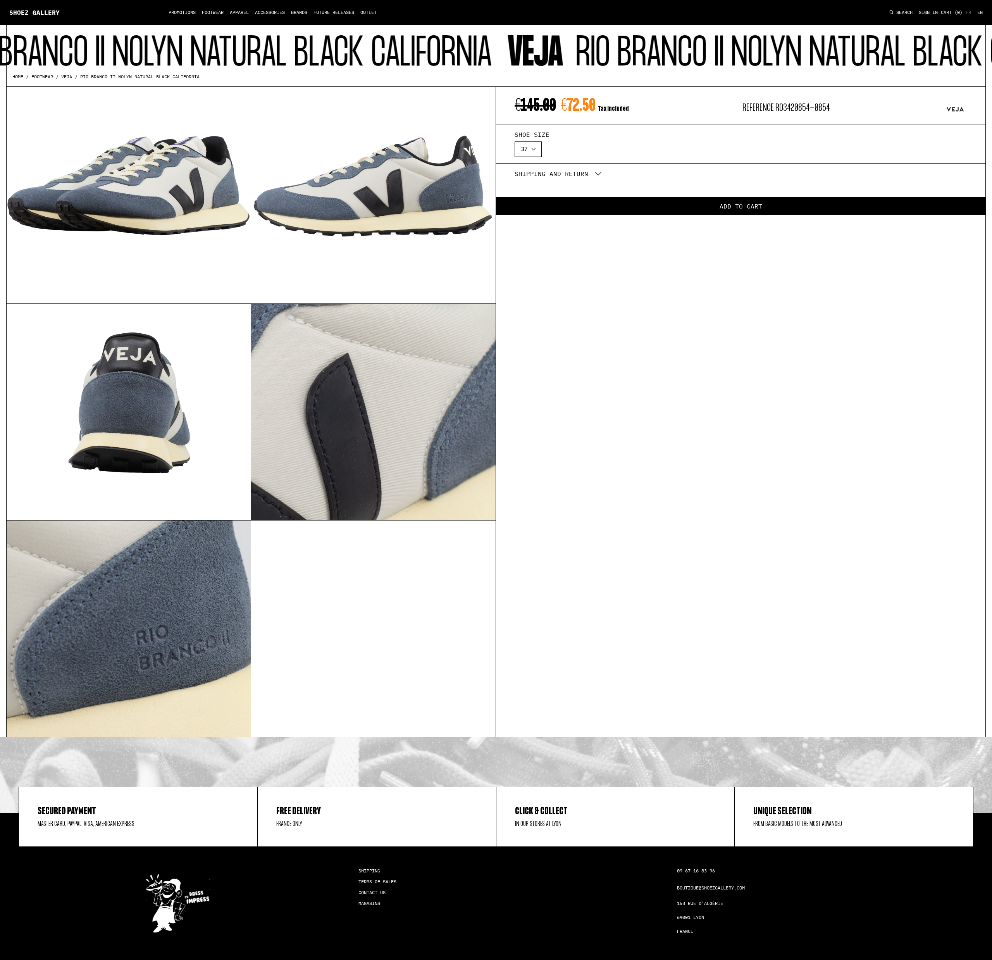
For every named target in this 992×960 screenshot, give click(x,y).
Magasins (369, 903)
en (980, 12)
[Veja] (955, 109)
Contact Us (372, 892)
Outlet (368, 12)
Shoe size (532, 134)
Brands (299, 12)
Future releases (333, 12)
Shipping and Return (551, 174)
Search (903, 13)
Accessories (270, 12)
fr (968, 12)
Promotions (182, 12)
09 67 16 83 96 (696, 871)
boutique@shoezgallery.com (711, 888)
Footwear (213, 12)
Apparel (239, 12)
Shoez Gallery (34, 12)
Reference (758, 108)
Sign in (928, 12)
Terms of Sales (377, 881)
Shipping (369, 871)
